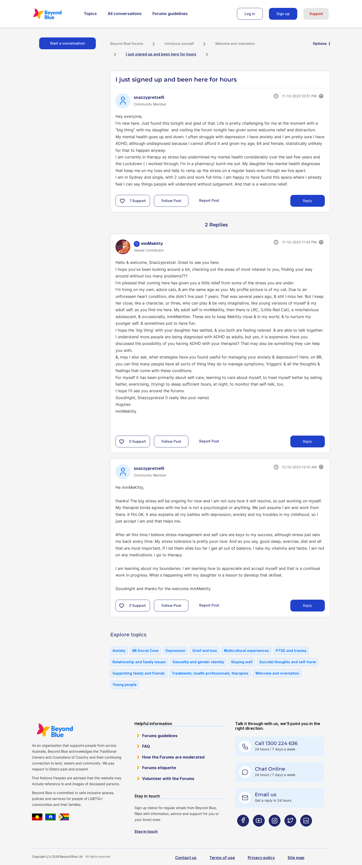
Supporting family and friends (139, 673)
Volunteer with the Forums (168, 778)
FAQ (146, 746)
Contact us (186, 857)
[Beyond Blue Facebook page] (243, 830)
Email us (266, 794)
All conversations (125, 13)
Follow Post (171, 201)
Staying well (241, 662)
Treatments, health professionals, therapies (210, 673)
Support (316, 14)
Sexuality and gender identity (198, 662)
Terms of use (222, 857)
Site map (296, 857)
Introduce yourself (179, 43)
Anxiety (119, 650)
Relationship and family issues (139, 662)
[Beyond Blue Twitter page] (290, 830)
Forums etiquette (159, 767)
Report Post (209, 200)
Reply (307, 201)
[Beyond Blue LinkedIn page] (306, 830)
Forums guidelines (170, 13)
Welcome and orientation (235, 43)
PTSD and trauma (291, 650)
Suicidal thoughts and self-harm (287, 662)
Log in (250, 14)
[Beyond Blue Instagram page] (274, 830)
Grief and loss (204, 650)
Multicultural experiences (246, 650)
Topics (90, 13)
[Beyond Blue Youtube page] (259, 830)
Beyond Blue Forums (54, 14)
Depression (175, 650)
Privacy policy (261, 857)
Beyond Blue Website (54, 730)
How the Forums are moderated (173, 757)
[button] (122, 200)
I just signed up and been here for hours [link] (161, 54)
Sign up (283, 14)
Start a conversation (67, 43)
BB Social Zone (145, 650)
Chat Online (270, 769)
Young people (125, 684)
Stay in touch (146, 831)
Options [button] (320, 43)
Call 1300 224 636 (276, 743)
